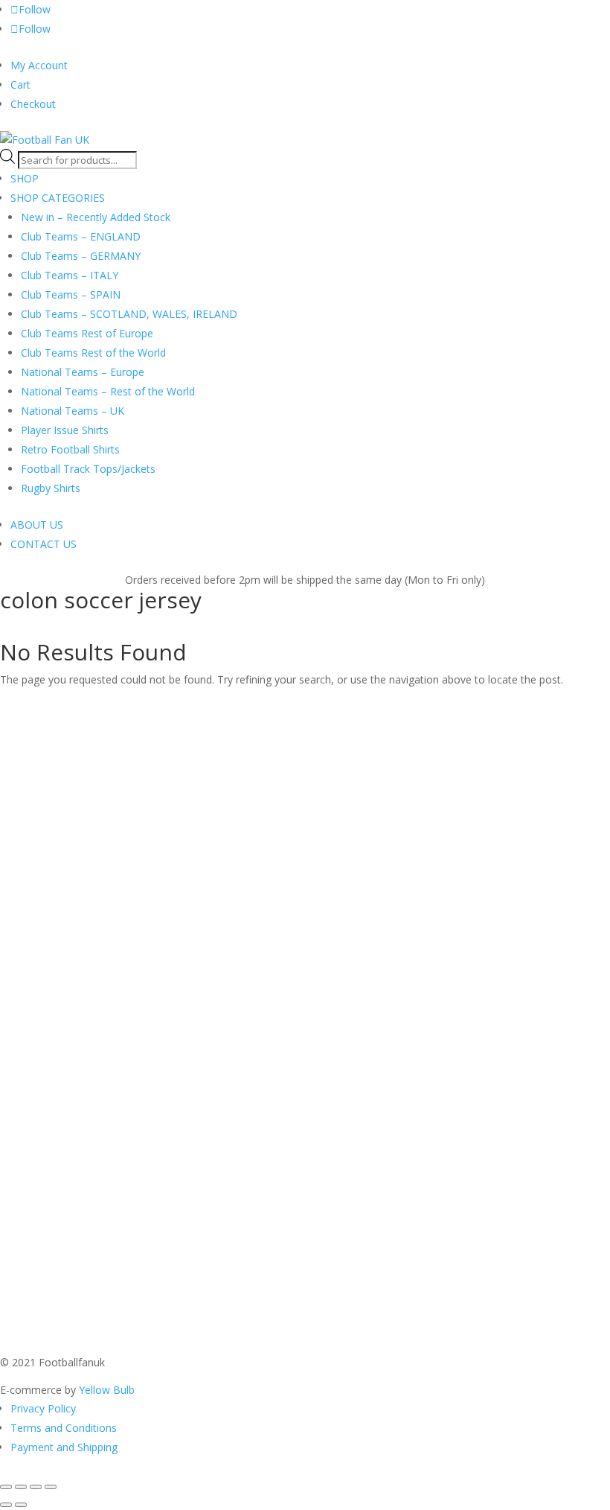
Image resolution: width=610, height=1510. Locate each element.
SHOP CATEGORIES (57, 198)
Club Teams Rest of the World (93, 352)
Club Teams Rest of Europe (87, 333)
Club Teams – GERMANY (81, 256)
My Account (39, 65)
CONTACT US (43, 544)
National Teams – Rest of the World (108, 391)
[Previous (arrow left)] (6, 1505)
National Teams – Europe (82, 372)
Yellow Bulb (107, 1390)
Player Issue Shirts (65, 430)
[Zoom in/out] (6, 1487)
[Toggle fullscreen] (21, 1487)
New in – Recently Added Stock (95, 217)
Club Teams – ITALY (69, 275)
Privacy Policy (43, 1408)
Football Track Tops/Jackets (88, 469)
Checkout (33, 104)
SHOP (24, 178)
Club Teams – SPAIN (71, 294)
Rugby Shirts (50, 488)
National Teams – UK (72, 411)
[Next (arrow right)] (21, 1505)
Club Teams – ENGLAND (81, 236)
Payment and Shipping (64, 1447)
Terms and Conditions (63, 1428)
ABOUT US (36, 524)
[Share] (36, 1487)
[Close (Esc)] (51, 1487)
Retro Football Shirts (70, 449)
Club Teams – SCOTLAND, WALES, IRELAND (129, 314)
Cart (20, 84)
